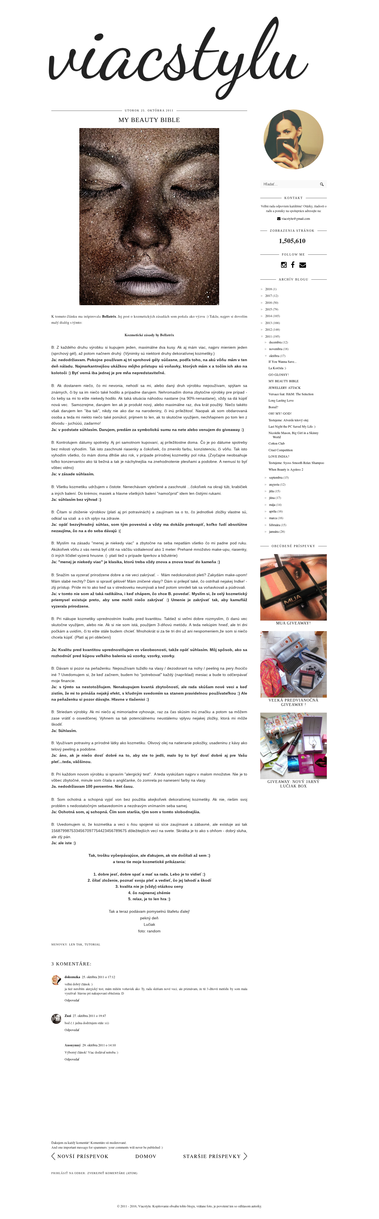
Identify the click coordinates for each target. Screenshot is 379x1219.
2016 (269, 302)
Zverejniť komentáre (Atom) (112, 1173)
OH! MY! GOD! (280, 413)
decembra (275, 342)
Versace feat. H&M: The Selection (291, 394)
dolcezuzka (72, 977)
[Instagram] (284, 264)
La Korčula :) (277, 368)
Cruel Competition (281, 450)
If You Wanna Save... (283, 361)
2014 (269, 315)
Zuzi (68, 1015)
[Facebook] (293, 264)
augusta (274, 484)
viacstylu (177, 50)
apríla (273, 511)
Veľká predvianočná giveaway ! (294, 702)
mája (272, 504)
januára (274, 531)
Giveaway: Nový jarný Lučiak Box (293, 784)
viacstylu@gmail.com (295, 218)
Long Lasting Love (281, 400)
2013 (269, 322)
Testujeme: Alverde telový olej (288, 420)
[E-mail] (302, 264)
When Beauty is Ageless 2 (286, 469)
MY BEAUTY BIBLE (284, 381)
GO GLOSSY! (279, 374)
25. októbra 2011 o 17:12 (98, 977)
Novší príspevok (83, 1156)
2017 (269, 295)
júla (272, 491)
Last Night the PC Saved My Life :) (292, 426)
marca (273, 518)
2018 (269, 289)
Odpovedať (72, 1000)
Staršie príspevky (212, 1156)
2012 (269, 329)
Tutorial (92, 944)
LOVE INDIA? (279, 456)
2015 (269, 309)
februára (275, 524)
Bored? (273, 407)
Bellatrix (109, 316)
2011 (269, 336)
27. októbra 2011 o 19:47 (89, 1015)
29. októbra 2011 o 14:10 (99, 1045)
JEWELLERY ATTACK (285, 387)
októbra (274, 355)
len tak (75, 944)
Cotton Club (277, 443)
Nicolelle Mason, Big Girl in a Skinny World (294, 434)
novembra (276, 348)
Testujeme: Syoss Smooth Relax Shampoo (296, 462)
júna (272, 497)
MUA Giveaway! (293, 623)
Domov (146, 1156)
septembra (276, 477)
